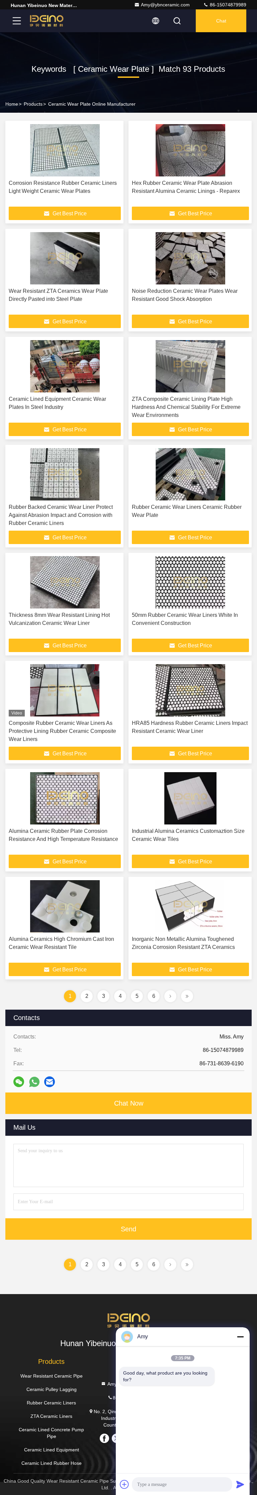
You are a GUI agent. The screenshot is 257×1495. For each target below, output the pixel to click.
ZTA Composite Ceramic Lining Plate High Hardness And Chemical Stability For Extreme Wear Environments (186, 407)
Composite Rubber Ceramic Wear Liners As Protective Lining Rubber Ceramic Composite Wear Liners (62, 731)
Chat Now (128, 1103)
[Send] (240, 1484)
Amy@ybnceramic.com (165, 4)
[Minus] (240, 1337)
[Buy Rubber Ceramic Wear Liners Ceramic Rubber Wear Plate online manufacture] (190, 474)
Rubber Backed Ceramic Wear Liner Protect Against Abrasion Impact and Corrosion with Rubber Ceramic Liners (61, 515)
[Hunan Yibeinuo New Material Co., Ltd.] (46, 21)
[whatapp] (34, 1082)
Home (11, 104)
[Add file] (124, 1484)
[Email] (49, 1081)
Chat (221, 20)
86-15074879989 (227, 4)
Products (33, 104)
